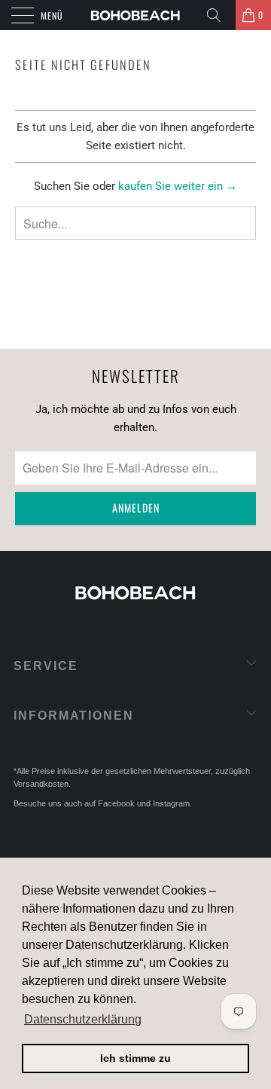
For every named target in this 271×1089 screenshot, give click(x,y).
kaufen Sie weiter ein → (177, 186)
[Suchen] (219, 15)
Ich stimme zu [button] (135, 1058)
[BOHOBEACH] (135, 15)
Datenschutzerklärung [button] (83, 1019)
